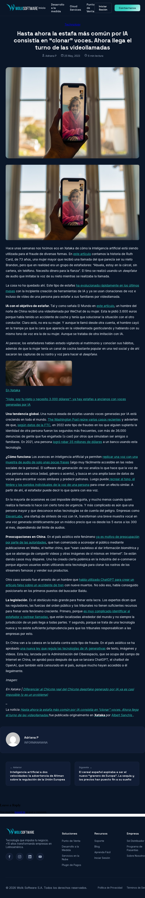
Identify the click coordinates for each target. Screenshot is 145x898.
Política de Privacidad (110, 887)
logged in (20, 812)
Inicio (42, 8)
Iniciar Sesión (103, 8)
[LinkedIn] (30, 856)
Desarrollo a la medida (57, 8)
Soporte (99, 840)
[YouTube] (40, 856)
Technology (72, 24)
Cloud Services (75, 8)
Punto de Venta (90, 8)
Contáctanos (127, 8)
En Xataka (13, 390)
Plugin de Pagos (71, 864)
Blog (97, 846)
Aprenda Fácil (102, 852)
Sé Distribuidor (135, 840)
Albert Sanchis (122, 715)
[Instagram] (19, 856)
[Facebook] (9, 856)
